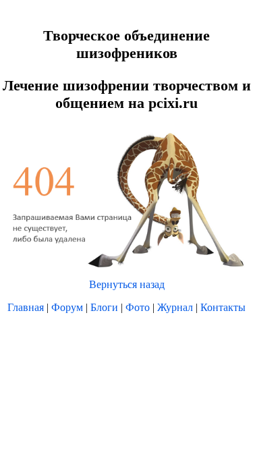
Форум (67, 307)
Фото (137, 307)
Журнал (175, 307)
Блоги (104, 307)
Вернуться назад (127, 284)
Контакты (223, 307)
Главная (25, 307)
